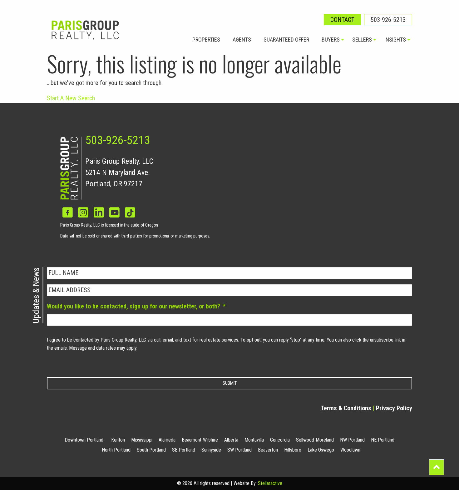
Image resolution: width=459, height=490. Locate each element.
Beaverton (268, 450)
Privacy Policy (65, 362)
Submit (230, 383)
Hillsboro (292, 450)
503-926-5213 (388, 19)
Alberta (231, 440)
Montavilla (254, 440)
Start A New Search (71, 98)
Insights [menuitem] (395, 39)
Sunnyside (211, 450)
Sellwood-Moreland (315, 440)
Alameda (167, 440)
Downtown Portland (84, 440)
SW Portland (239, 450)
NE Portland (382, 440)
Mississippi (141, 440)
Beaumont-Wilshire (200, 440)
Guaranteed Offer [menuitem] (286, 39)
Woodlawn (350, 450)
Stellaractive (270, 483)
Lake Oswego (321, 450)
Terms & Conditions (346, 408)
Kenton (118, 440)
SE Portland (183, 450)
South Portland (151, 450)
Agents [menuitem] (242, 39)
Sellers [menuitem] (362, 39)
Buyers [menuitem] (331, 39)
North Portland (116, 450)
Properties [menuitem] (206, 39)
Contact (342, 19)
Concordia (280, 440)
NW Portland (352, 440)
